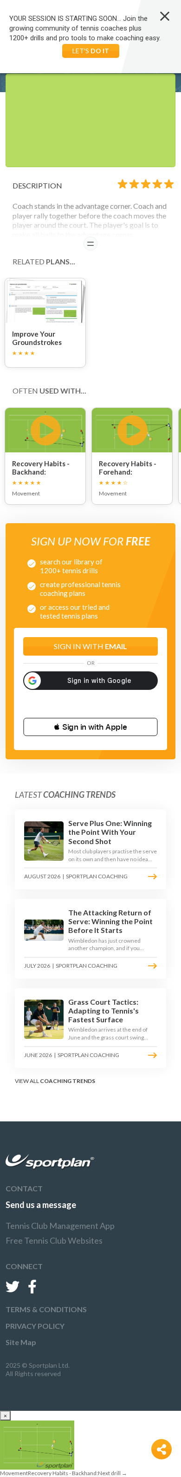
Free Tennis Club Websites (54, 1240)
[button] (90, 727)
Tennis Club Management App (60, 1225)
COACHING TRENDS (67, 1080)
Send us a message (41, 1205)
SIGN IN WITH (90, 646)
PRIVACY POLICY (35, 1325)
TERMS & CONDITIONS (46, 1309)
